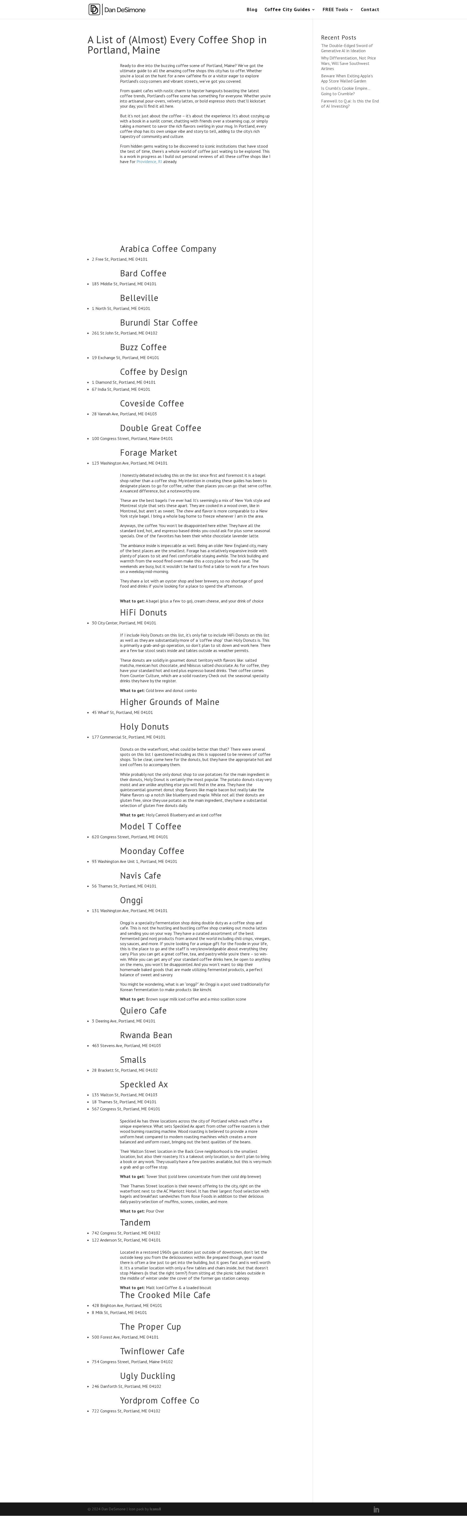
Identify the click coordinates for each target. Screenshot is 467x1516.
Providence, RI (149, 161)
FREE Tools (335, 10)
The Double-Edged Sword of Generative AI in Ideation (347, 48)
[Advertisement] (196, 206)
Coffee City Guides (287, 10)
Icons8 (155, 1509)
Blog (252, 10)
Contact (370, 10)
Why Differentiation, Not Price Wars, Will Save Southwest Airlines (348, 63)
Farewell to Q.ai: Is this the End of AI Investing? (350, 103)
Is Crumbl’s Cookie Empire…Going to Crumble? (345, 90)
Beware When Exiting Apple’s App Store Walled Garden (347, 78)
